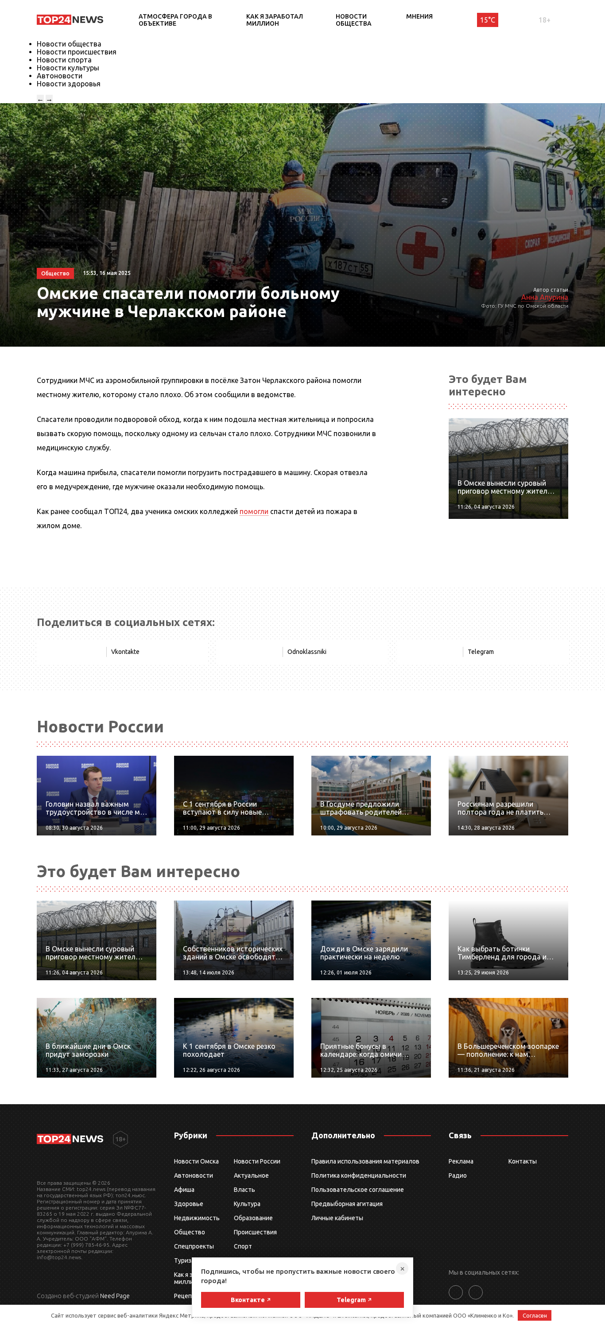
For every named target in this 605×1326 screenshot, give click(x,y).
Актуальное (251, 1175)
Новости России (257, 1161)
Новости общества (354, 20)
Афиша (184, 1189)
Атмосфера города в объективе (175, 20)
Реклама (461, 1161)
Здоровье (188, 1203)
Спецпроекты (194, 1246)
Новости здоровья (69, 84)
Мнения (419, 16)
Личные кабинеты (337, 1218)
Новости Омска (196, 1161)
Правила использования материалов (365, 1161)
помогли (254, 511)
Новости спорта (64, 60)
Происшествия (255, 1232)
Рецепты (187, 1295)
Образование (253, 1218)
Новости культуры (68, 68)
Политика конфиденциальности (358, 1175)
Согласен (535, 1315)
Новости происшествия (76, 52)
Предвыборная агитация (347, 1203)
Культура (247, 1203)
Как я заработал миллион (274, 20)
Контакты (522, 1161)
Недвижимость (197, 1218)
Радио (458, 1175)
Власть (244, 1189)
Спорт (243, 1246)
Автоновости (59, 76)
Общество (189, 1232)
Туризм (185, 1260)
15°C (487, 20)
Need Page (115, 1295)
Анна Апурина (544, 297)
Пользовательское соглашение (357, 1189)
